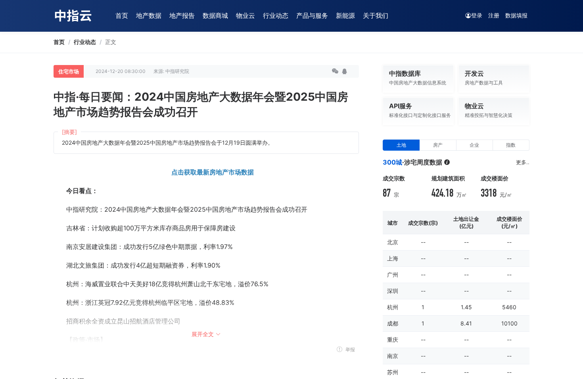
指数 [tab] (511, 145)
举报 (349, 349)
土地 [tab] (401, 145)
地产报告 (182, 15)
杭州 (392, 307)
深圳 (392, 290)
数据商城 (215, 15)
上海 (392, 258)
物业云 (245, 15)
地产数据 (148, 15)
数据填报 (516, 15)
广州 (392, 274)
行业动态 (275, 15)
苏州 (392, 372)
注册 (493, 15)
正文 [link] (110, 41)
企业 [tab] (474, 145)
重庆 (392, 339)
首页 (121, 15)
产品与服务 (312, 15)
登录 (476, 15)
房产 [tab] (438, 145)
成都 (392, 323)
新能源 (345, 15)
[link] (59, 41)
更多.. (522, 162)
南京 (392, 355)
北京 (392, 242)
